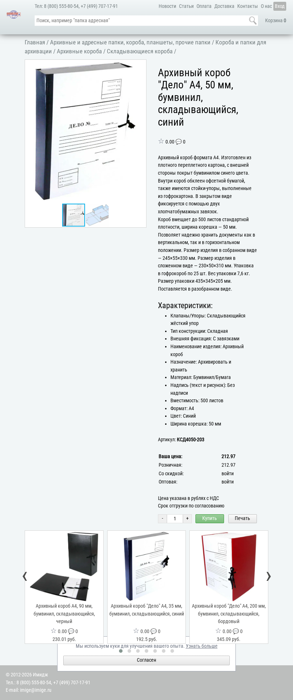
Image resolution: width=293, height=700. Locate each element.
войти (228, 474)
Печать (242, 518)
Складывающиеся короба (140, 51)
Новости (167, 6)
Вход (280, 6)
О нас (266, 6)
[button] (139, 66)
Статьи (186, 6)
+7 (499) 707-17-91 (99, 6)
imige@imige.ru (35, 690)
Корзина (275, 21)
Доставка (224, 6)
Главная (35, 42)
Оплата (204, 6)
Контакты (247, 6)
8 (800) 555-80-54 (61, 6)
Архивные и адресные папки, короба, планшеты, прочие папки (130, 42)
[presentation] (25, 576)
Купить (209, 518)
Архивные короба (79, 51)
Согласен (146, 660)
